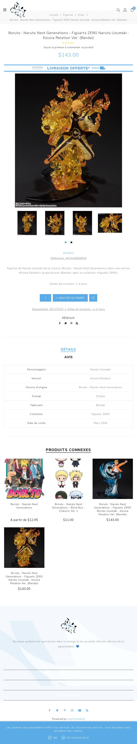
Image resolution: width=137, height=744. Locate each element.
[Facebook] (50, 710)
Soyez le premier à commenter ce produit (68, 47)
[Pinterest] (65, 710)
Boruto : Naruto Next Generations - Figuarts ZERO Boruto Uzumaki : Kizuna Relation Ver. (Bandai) (112, 509)
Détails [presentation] (68, 349)
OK (55, 738)
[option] (27, 223)
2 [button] (71, 242)
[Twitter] (57, 710)
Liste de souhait (93, 298)
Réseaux (68, 318)
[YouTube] (80, 710)
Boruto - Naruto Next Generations (24, 506)
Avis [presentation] (68, 357)
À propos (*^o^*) (68, 657)
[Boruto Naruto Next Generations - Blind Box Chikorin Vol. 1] (68, 479)
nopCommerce (76, 719)
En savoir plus (78, 738)
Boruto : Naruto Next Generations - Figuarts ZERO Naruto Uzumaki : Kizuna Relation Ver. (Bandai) (24, 578)
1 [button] (65, 242)
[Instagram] (72, 710)
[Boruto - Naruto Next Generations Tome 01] (24, 479)
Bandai (68, 253)
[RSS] (87, 710)
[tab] (68, 349)
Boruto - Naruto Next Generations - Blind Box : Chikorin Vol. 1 (68, 508)
